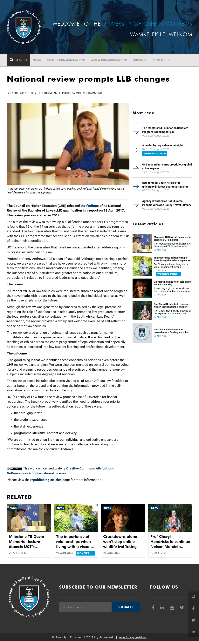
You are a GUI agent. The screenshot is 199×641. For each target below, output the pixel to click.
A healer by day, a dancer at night (162, 145)
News (37, 60)
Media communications (109, 60)
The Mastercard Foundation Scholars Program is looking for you (165, 129)
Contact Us (161, 60)
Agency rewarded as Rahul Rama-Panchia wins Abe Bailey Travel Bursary (166, 202)
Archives (140, 60)
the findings (90, 206)
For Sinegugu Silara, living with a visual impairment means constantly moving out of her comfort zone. (171, 265)
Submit (125, 607)
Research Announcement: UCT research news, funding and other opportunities (171, 331)
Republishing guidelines (133, 637)
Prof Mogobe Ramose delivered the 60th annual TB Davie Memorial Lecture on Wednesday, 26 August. (172, 245)
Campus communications (66, 60)
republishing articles (46, 480)
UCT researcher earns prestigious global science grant (167, 166)
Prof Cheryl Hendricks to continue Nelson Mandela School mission (171, 305)
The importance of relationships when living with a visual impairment (172, 259)
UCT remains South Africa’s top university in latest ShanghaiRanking (165, 184)
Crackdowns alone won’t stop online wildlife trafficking (172, 283)
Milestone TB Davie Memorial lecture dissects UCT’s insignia (173, 238)
